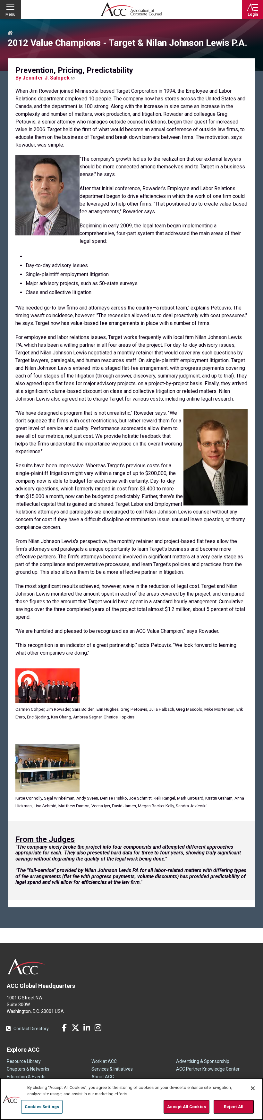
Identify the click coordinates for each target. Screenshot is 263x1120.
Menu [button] (10, 14)
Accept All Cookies (186, 1106)
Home (10, 33)
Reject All (233, 1106)
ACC (27, 967)
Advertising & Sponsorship (202, 1061)
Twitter (75, 1027)
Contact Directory (31, 1028)
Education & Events (26, 1076)
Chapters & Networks (28, 1069)
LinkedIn (86, 1027)
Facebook (64, 1027)
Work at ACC (104, 1061)
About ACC (102, 1076)
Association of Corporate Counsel (131, 9)
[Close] (253, 1088)
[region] (131, 1099)
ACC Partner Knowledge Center (208, 1069)
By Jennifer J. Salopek (42, 78)
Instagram (98, 1027)
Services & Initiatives (112, 1069)
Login (253, 14)
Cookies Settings (42, 1106)
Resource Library (24, 1061)
